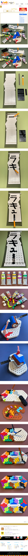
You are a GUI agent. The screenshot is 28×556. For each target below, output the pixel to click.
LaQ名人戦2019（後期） (22, 19)
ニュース (22, 542)
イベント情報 (9, 544)
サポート (22, 544)
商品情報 (8, 542)
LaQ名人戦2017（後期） (22, 17)
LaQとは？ (2, 542)
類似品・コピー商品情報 (24, 545)
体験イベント (9, 545)
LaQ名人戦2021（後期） (22, 22)
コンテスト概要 (16, 545)
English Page (17, 552)
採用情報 (12, 552)
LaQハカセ (11, 532)
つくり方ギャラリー (16, 542)
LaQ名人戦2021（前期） (22, 21)
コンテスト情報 (16, 544)
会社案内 (10, 552)
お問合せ (15, 552)
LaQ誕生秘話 (3, 544)
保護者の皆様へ (3, 543)
